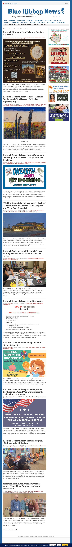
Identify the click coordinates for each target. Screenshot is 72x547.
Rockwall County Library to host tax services (23, 301)
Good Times (30, 20)
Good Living (15, 22)
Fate (25, 37)
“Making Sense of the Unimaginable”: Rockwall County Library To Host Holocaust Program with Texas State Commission (24, 205)
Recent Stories (9, 38)
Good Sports (41, 22)
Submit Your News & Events (24, 24)
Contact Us (43, 24)
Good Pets (32, 22)
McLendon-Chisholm (22, 105)
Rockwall (14, 38)
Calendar (12, 20)
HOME (5, 20)
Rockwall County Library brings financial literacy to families (22, 343)
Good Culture (57, 20)
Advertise (36, 24)
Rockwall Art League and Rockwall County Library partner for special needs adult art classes (22, 253)
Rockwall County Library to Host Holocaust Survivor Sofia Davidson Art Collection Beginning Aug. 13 (23, 99)
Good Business (39, 20)
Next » (16, 529)
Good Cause (48, 20)
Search (66, 3)
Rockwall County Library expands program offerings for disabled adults (23, 441)
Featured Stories (29, 37)
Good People (24, 22)
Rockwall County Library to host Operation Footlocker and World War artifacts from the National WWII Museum (23, 392)
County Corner (30, 258)
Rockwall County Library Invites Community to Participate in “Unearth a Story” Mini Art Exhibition (23, 157)
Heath (4, 38)
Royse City (22, 38)
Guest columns (61, 22)
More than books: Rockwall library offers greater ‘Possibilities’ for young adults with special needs (22, 486)
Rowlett (18, 38)
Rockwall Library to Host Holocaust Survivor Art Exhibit (23, 33)
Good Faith (7, 22)
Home (4, 28)
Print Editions (21, 20)
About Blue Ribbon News (10, 24)
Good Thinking (50, 22)
